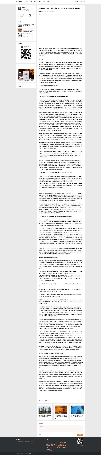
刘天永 (23, 7)
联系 (48, 1)
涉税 (51, 443)
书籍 (44, 1)
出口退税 (48, 443)
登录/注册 (83, 1)
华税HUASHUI (27, 441)
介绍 (31, 1)
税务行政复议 (58, 445)
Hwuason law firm (19, 441)
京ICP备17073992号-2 (30, 453)
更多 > (33, 38)
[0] (40, 400)
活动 (40, 1)
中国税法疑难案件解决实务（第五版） (26, 80)
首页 (27, 1)
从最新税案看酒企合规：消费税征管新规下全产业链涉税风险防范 (61, 417)
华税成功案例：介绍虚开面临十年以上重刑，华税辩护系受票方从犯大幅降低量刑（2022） (28, 30)
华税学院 (32, 441)
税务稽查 (58, 443)
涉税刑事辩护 (55, 443)
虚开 (51, 447)
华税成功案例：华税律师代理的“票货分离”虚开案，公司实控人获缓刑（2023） (28, 35)
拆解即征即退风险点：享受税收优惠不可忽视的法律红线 (28, 25)
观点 (35, 1)
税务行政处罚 (52, 445)
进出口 (51, 450)
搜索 (77, 1)
